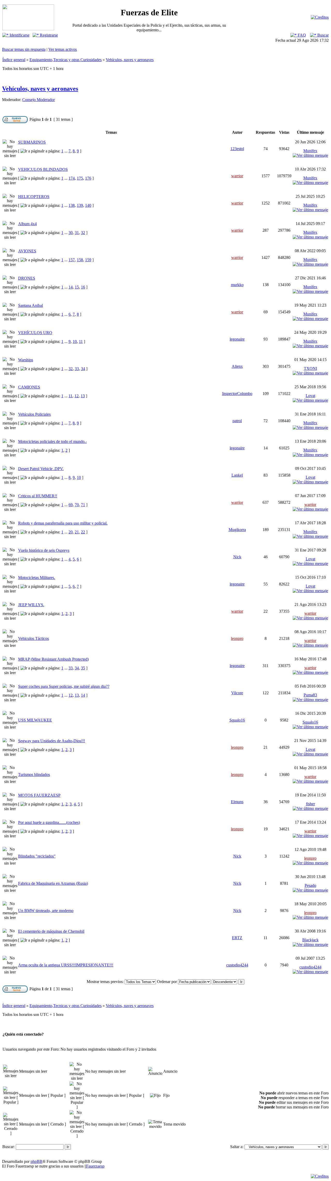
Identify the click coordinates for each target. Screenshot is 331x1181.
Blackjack (310, 940)
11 (81, 341)
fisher (310, 804)
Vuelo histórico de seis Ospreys (43, 550)
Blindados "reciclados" (37, 856)
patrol (237, 421)
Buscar (322, 35)
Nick (237, 557)
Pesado (310, 885)
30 (71, 232)
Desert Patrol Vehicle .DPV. (41, 468)
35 (83, 668)
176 (88, 178)
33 (77, 368)
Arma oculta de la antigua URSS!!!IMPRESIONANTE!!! (65, 965)
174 (72, 178)
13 (83, 396)
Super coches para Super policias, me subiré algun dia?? (63, 686)
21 (77, 532)
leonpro (237, 638)
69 (71, 505)
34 (83, 368)
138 (72, 205)
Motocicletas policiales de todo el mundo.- (52, 441)
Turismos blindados (34, 774)
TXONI (310, 368)
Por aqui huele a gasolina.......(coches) (49, 822)
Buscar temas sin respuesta (24, 49)
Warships (25, 360)
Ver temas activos (62, 49)
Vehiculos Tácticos (33, 638)
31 (77, 232)
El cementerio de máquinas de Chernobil (51, 931)
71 (83, 505)
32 (83, 232)
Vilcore (237, 693)
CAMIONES (29, 387)
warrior (237, 176)
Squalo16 (237, 720)
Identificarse (19, 35)
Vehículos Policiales (34, 414)
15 (77, 287)
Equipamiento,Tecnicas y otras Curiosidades (65, 60)
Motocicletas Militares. (36, 577)
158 (80, 260)
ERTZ (237, 938)
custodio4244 (237, 965)
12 (76, 396)
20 (71, 532)
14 (71, 287)
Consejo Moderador (38, 99)
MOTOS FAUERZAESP (39, 795)
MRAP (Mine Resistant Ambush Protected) (53, 659)
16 (83, 287)
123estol (237, 148)
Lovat (310, 395)
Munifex (310, 150)
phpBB (36, 1161)
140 (88, 205)
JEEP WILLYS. (31, 605)
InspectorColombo (237, 393)
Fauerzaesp (95, 1166)
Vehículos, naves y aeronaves (130, 60)
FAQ (301, 35)
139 (80, 205)
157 (72, 260)
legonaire (237, 339)
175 (80, 178)
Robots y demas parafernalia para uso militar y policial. (63, 523)
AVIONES (27, 251)
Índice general (13, 60)
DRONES (26, 278)
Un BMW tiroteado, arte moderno (45, 910)
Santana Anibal (30, 305)
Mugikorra (237, 529)
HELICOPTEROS (33, 196)
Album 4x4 (27, 224)
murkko (237, 284)
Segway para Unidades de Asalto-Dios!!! (51, 741)
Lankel (237, 475)
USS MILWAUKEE (35, 720)
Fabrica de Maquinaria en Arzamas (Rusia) (53, 883)
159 (88, 260)
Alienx (237, 366)
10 (75, 341)
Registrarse (48, 35)
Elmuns (237, 802)
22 (83, 532)
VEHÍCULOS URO (35, 332)
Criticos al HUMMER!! (37, 496)
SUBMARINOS (32, 142)
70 (77, 505)
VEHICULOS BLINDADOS (43, 169)
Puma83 (310, 695)
